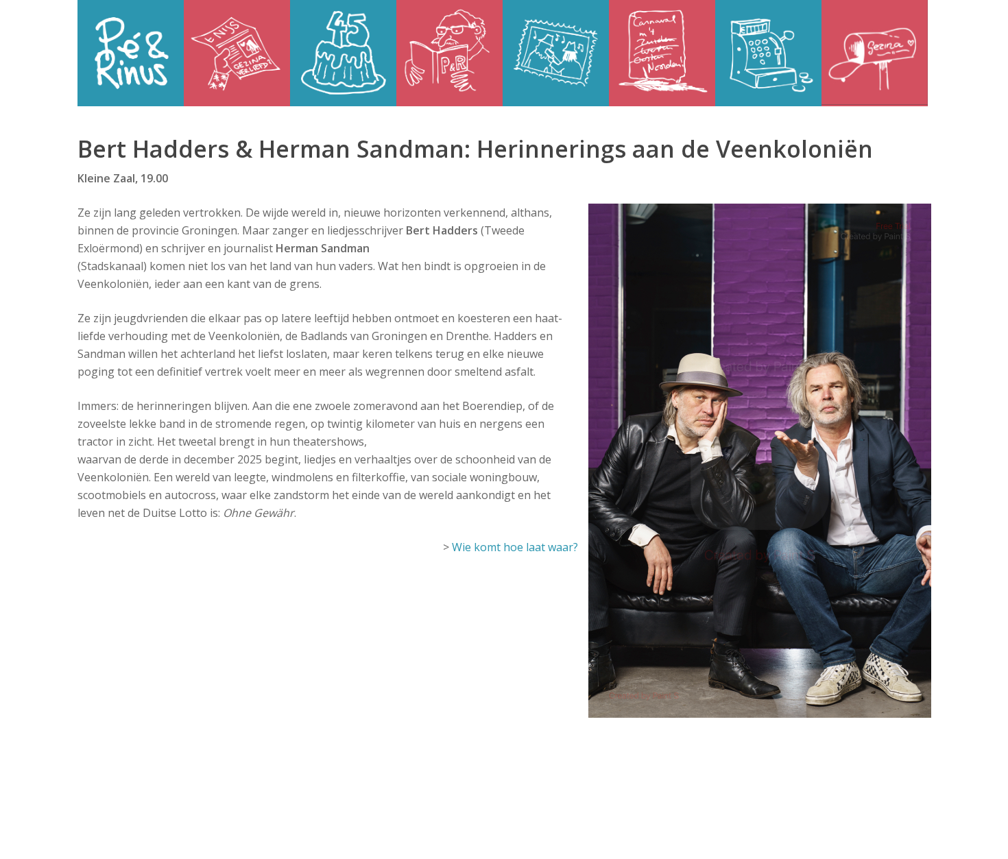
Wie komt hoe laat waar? (515, 547)
